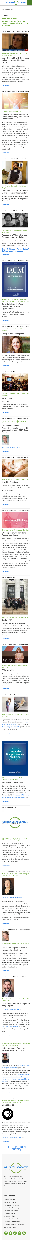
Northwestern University (24, 91)
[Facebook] (10, 1233)
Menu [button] (29, 2)
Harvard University (22, 158)
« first (6, 1147)
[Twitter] (15, 1233)
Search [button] (2, 2)
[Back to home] (16, 2)
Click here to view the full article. (12, 1137)
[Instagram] (6, 1233)
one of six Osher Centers (10, 1027)
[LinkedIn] (24, 1233)
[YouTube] (19, 1233)
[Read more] (16, 42)
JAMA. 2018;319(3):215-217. (10, 447)
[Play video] (15, 654)
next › (13, 1149)
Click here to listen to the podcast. (12, 897)
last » (18, 1149)
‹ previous (11, 1147)
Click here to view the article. (11, 1009)
